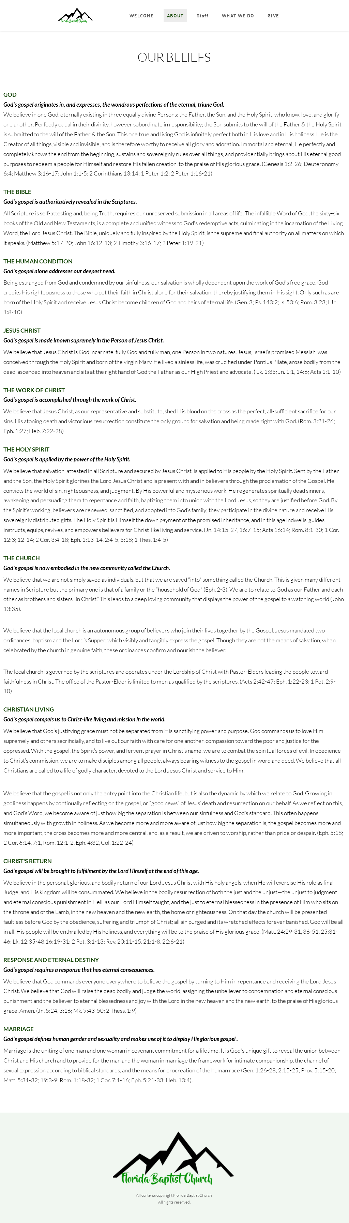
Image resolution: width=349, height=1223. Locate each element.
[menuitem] (141, 15)
